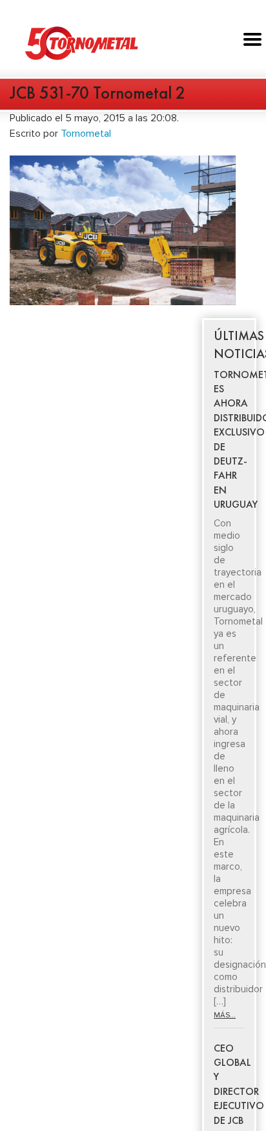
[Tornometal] (133, 42)
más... (225, 1015)
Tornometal (86, 133)
